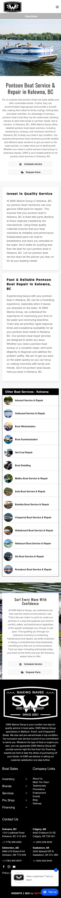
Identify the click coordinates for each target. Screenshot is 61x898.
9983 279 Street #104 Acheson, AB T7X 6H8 (14, 853)
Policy (5, 873)
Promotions (39, 789)
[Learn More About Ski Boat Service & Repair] (30, 556)
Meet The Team (41, 782)
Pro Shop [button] (8, 800)
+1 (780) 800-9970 (12, 860)
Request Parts (33, 172)
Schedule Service (33, 164)
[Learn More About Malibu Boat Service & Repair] (30, 478)
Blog (35, 799)
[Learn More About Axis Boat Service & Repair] (30, 491)
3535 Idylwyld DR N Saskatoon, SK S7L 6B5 (45, 853)
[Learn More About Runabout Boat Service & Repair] (30, 569)
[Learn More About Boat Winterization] (30, 426)
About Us (37, 778)
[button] (57, 7)
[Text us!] (49, 892)
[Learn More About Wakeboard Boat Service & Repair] (30, 530)
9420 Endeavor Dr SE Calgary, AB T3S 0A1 (44, 834)
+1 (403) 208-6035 (42, 842)
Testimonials (39, 785)
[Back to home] (12, 7)
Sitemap (37, 803)
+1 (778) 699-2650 (12, 842)
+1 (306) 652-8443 (42, 860)
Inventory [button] (8, 779)
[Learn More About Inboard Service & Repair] (30, 400)
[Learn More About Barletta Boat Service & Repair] (30, 504)
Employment (39, 792)
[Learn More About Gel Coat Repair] (30, 452)
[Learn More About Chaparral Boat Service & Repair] (30, 517)
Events (36, 796)
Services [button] (8, 793)
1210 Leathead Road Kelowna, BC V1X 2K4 (14, 834)
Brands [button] (7, 786)
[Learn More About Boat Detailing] (30, 465)
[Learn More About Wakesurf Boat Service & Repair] (30, 543)
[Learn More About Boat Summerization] (30, 439)
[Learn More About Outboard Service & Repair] (30, 413)
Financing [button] (8, 807)
